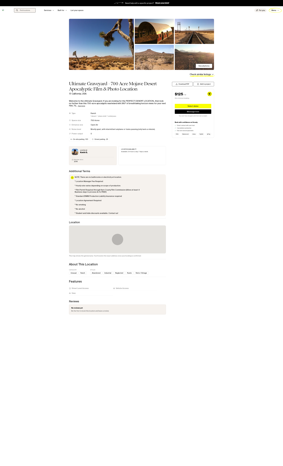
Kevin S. (83, 153)
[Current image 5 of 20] (194, 57)
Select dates (193, 106)
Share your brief (162, 3)
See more (81, 106)
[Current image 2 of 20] (154, 31)
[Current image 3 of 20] (194, 31)
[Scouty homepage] (6, 10)
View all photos (203, 66)
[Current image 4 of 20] (154, 57)
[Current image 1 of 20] (101, 44)
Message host (193, 112)
